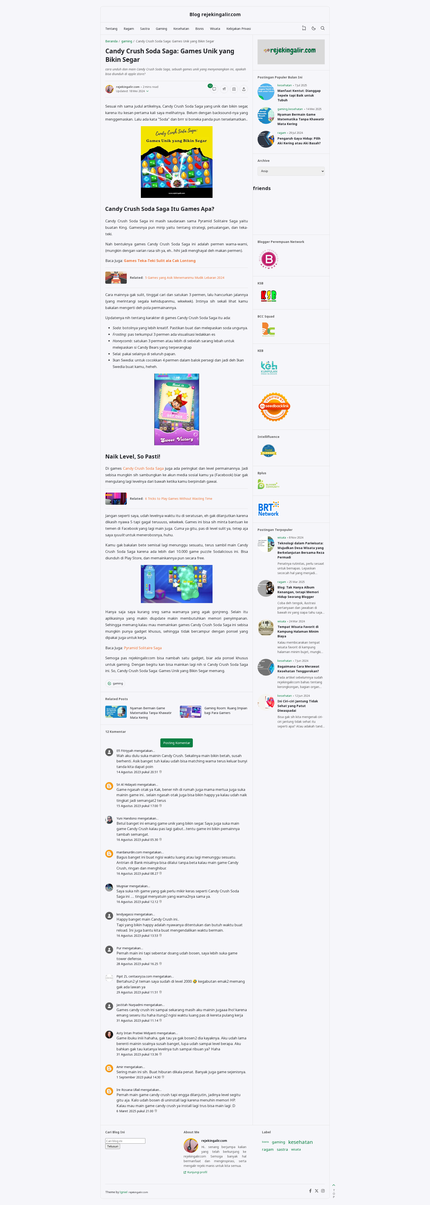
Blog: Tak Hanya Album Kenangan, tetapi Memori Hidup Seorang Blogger (298, 592)
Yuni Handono (126, 818)
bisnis (265, 1141)
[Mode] (313, 28)
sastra (282, 1149)
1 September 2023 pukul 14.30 (138, 1077)
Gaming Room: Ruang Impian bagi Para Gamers (225, 710)
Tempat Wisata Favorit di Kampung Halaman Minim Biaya (298, 631)
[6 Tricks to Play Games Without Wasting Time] (116, 503)
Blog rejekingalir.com (215, 14)
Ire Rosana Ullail (128, 1090)
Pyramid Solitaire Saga (143, 647)
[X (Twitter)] (317, 1192)
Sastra (145, 28)
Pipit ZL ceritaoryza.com (134, 976)
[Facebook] (310, 1192)
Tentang (111, 28)
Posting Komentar (176, 743)
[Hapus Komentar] (160, 772)
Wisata (215, 28)
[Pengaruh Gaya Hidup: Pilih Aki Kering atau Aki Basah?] (266, 146)
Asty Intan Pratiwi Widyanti (136, 1033)
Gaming (161, 28)
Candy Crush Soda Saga (143, 468)
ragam (281, 133)
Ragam (129, 28)
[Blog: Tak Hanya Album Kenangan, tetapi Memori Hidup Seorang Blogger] (266, 595)
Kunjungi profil (197, 1172)
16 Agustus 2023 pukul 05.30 (137, 839)
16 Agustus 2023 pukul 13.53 (137, 935)
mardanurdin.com (129, 852)
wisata (281, 537)
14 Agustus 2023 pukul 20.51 (137, 772)
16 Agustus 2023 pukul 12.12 (137, 902)
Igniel (123, 1192)
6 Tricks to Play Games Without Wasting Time (178, 498)
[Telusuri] (322, 28)
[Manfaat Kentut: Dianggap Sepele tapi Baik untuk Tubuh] (266, 99)
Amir (119, 1067)
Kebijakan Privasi (238, 28)
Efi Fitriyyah (124, 751)
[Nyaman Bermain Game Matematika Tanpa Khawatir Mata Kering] (116, 716)
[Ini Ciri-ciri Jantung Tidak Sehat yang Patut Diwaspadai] (266, 709)
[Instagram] (323, 1192)
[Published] (147, 91)
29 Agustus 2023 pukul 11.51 (137, 992)
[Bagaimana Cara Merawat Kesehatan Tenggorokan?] (266, 674)
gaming (118, 683)
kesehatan (284, 85)
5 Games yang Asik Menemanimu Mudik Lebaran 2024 (184, 277)
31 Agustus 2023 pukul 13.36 (137, 1054)
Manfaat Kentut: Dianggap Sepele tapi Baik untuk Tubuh (299, 95)
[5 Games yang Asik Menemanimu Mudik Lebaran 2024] (116, 282)
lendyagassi (124, 914)
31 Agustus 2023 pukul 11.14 (137, 1020)
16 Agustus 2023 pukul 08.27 (137, 873)
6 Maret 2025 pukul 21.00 (135, 1111)
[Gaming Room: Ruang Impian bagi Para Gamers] (190, 716)
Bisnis (199, 28)
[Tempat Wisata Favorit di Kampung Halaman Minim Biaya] (266, 635)
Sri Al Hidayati (126, 784)
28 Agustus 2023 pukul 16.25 (137, 964)
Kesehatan (181, 28)
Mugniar (122, 886)
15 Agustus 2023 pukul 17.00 (137, 806)
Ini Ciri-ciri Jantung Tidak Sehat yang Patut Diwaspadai (297, 706)
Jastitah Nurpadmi (129, 1005)
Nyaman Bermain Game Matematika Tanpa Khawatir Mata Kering (151, 713)
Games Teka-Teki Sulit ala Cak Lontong (160, 260)
